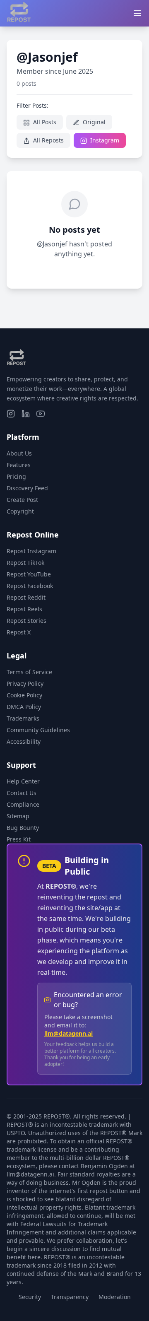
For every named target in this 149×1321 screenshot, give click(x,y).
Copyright (20, 511)
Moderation (115, 1297)
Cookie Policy (24, 695)
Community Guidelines (38, 730)
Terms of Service (29, 672)
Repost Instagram (31, 551)
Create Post (22, 500)
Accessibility (24, 741)
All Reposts (47, 140)
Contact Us (21, 793)
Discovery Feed (27, 488)
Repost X (19, 632)
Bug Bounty (23, 828)
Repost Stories (26, 620)
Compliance (23, 804)
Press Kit (19, 839)
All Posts (43, 122)
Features (19, 465)
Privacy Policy (25, 683)
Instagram (104, 140)
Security (30, 1297)
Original (93, 122)
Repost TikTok (25, 562)
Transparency (70, 1297)
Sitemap (18, 816)
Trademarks (23, 718)
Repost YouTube (29, 574)
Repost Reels (24, 609)
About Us (19, 453)
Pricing (16, 476)
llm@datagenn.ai (68, 1033)
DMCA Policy (24, 707)
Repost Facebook (30, 586)
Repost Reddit (26, 597)
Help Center (23, 781)
